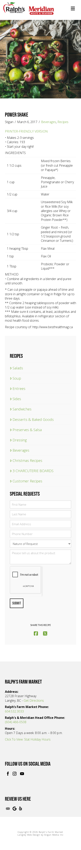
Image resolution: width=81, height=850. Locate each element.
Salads (18, 367)
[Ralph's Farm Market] (28, 10)
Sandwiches (22, 408)
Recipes (62, 122)
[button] (73, 8)
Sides (17, 398)
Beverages (48, 122)
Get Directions (34, 700)
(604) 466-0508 (15, 722)
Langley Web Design (28, 834)
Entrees (19, 388)
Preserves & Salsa (27, 429)
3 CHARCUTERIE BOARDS (33, 470)
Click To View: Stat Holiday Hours (28, 739)
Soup (17, 378)
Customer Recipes (27, 480)
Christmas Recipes (27, 460)
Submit (16, 603)
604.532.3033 (14, 711)
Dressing (20, 439)
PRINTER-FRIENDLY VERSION (26, 131)
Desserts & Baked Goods (33, 419)
